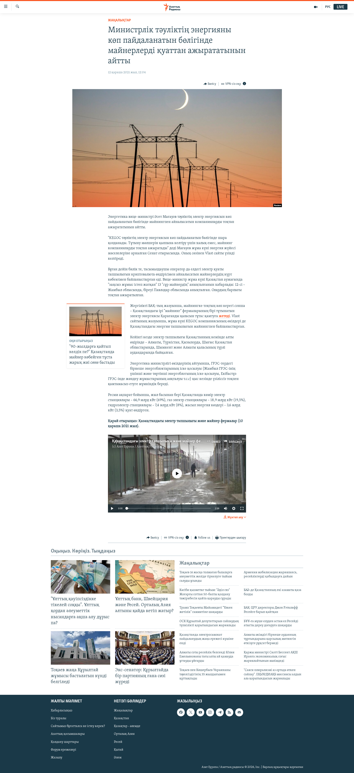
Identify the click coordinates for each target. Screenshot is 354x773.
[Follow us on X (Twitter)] (190, 712)
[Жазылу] (239, 712)
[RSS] (229, 712)
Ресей (118, 742)
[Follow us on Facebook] (181, 712)
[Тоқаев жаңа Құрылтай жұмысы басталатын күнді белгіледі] (80, 648)
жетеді (224, 316)
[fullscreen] (242, 508)
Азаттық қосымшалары (68, 734)
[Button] (210, 84)
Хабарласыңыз (61, 710)
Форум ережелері (63, 749)
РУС (328, 7)
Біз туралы (58, 718)
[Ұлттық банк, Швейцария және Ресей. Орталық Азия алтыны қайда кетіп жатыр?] (145, 577)
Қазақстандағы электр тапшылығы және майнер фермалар (162, 441)
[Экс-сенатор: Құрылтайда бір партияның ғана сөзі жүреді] (145, 648)
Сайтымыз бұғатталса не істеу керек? (78, 726)
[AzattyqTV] (316, 7)
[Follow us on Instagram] (210, 712)
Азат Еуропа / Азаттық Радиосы (139, 446)
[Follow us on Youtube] (200, 712)
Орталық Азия (124, 734)
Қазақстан (121, 718)
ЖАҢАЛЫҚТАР (119, 20)
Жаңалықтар (123, 710)
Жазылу (56, 757)
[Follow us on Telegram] (220, 712)
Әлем (117, 757)
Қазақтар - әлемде (127, 726)
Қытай (118, 749)
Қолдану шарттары (65, 742)
